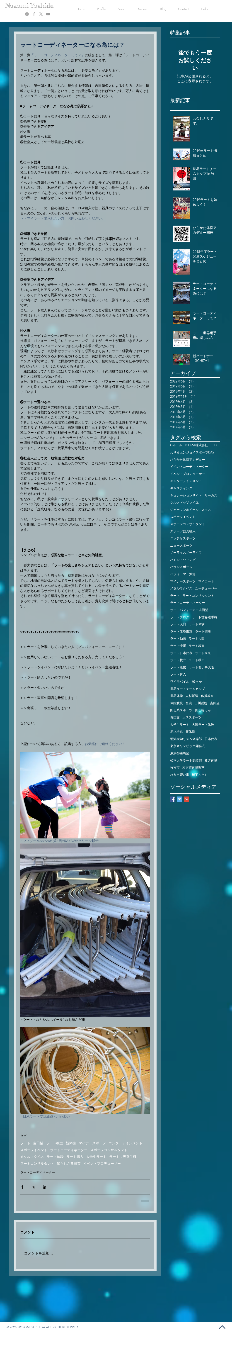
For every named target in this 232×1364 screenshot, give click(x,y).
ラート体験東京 (181, 631)
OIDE (214, 445)
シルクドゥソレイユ (184, 502)
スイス (206, 510)
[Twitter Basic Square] (179, 799)
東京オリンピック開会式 (187, 746)
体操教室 (207, 696)
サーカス (211, 495)
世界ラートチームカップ (187, 689)
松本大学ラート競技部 (186, 760)
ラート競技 (178, 667)
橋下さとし (200, 775)
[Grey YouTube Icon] (48, 14)
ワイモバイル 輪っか (186, 682)
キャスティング (181, 488)
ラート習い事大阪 (201, 667)
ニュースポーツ (181, 545)
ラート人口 (178, 624)
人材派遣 (192, 696)
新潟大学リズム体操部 (186, 739)
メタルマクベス (32, 1157)
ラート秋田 (197, 660)
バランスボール (181, 567)
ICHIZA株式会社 (196, 445)
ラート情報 (178, 646)
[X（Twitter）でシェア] (33, 1187)
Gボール (176, 445)
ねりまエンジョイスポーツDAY (192, 452)
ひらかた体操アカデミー (187, 460)
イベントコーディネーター (189, 467)
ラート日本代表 (181, 653)
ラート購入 (74, 1157)
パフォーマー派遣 (183, 574)
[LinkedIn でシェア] (44, 1187)
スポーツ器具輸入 (183, 531)
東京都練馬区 (179, 753)
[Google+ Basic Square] (186, 799)
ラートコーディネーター (68, 1150)
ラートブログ (179, 617)
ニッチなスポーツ (183, 538)
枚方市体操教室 (193, 767)
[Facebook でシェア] (22, 1187)
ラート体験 (197, 624)
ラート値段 (55, 1157)
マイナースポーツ (92, 1143)
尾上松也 (176, 732)
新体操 (71, 1143)
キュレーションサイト (186, 495)
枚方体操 (211, 760)
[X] (41, 14)
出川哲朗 (201, 703)
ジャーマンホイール (184, 510)
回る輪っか (203, 710)
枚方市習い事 (179, 775)
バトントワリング (183, 560)
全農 (189, 703)
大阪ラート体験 (203, 725)
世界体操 (176, 696)
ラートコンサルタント (37, 1164)
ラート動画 (178, 638)
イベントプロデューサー (102, 1164)
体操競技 (176, 703)
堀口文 (175, 717)
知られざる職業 (69, 1164)
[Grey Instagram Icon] (27, 14)
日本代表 (211, 739)
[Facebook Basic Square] (172, 799)
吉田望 (38, 1143)
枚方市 (175, 767)
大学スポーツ (191, 717)
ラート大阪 (197, 638)
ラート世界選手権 (122, 1157)
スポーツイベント (33, 1150)
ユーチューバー (206, 588)
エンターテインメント (126, 1143)
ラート (25, 1143)
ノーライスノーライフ (186, 552)
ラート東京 (203, 653)
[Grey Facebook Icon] (34, 14)
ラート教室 (54, 1143)
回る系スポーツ (181, 710)
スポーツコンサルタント (109, 1150)
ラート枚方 (178, 660)
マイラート (206, 581)
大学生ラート (96, 1157)
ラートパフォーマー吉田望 (189, 610)
